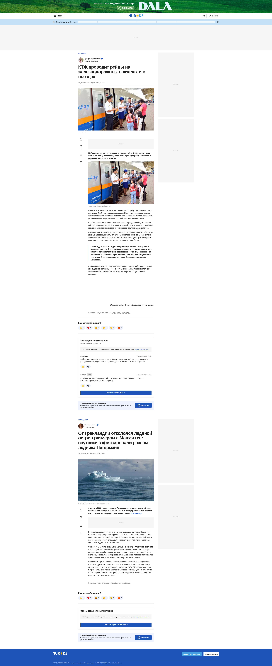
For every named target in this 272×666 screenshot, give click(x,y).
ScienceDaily (136, 513)
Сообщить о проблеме (191, 654)
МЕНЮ (59, 16)
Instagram (145, 405)
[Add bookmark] (81, 162)
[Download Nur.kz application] (136, 6)
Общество (82, 54)
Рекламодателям (211, 654)
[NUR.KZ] (136, 16)
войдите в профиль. (142, 349)
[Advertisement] (136, 37)
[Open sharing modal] (81, 155)
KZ (204, 16)
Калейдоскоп (83, 420)
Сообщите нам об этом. (121, 313)
